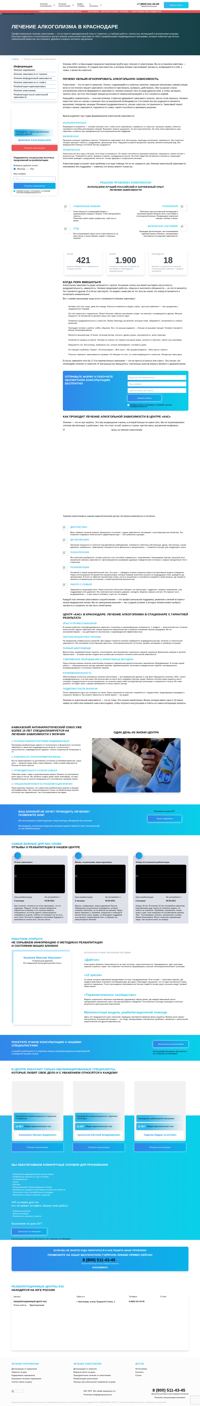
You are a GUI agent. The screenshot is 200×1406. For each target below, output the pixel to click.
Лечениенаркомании (46, 5)
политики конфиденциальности (28, 193)
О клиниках (93, 5)
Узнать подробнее (165, 818)
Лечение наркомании (24, 70)
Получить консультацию (34, 148)
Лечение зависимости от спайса (30, 82)
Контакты (139, 1372)
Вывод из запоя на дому (84, 1372)
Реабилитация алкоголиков (85, 1379)
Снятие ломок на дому (22, 1382)
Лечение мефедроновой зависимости (33, 78)
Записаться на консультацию (171, 1044)
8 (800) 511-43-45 (99, 1260)
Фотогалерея (141, 1369)
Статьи (138, 1375)
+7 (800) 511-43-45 (148, 4)
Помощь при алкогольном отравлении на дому (94, 1382)
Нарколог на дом (19, 1372)
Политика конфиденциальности (98, 1395)
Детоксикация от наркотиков (24, 1369)
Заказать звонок (176, 5)
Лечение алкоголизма (25, 90)
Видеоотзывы (80, 5)
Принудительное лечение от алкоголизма (92, 1375)
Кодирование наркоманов (23, 1375)
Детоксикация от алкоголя (85, 1369)
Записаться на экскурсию (29, 1231)
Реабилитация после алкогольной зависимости (31, 95)
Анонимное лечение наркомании (26, 1379)
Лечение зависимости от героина (30, 74)
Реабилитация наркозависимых (30, 86)
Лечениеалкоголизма (64, 5)
